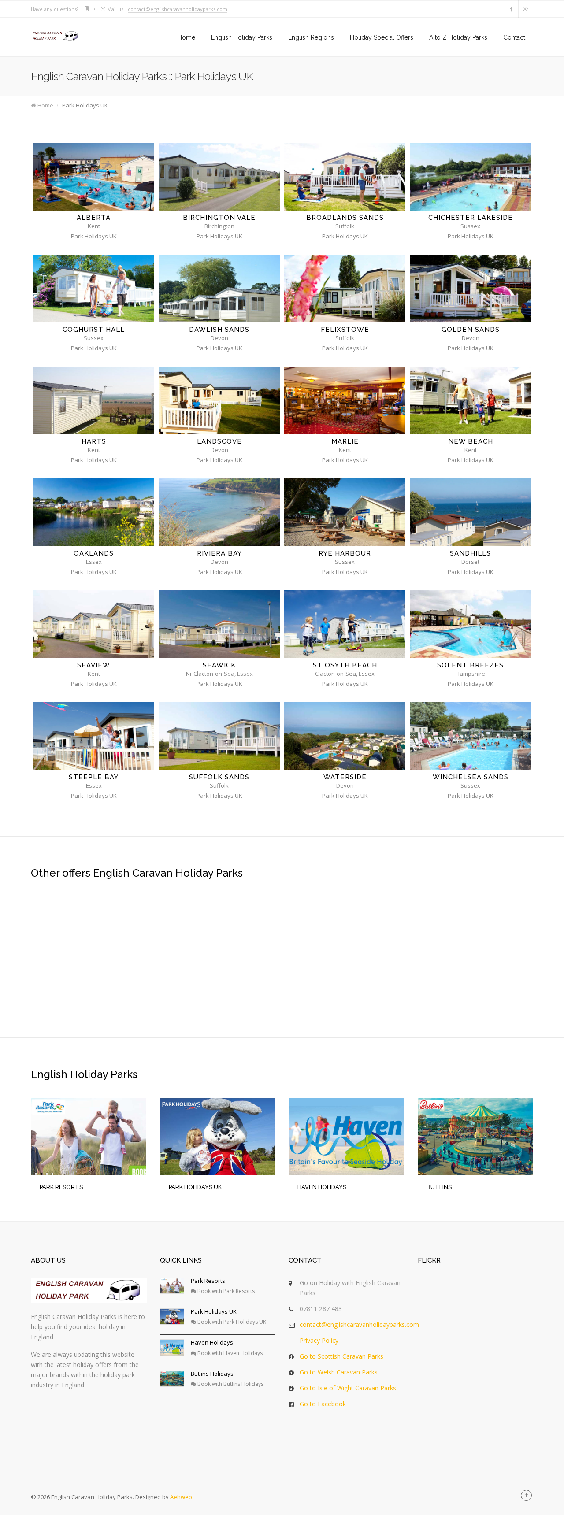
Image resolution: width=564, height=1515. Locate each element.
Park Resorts (208, 1281)
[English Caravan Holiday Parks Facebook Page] (526, 1495)
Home (186, 37)
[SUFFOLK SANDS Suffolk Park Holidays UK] (219, 736)
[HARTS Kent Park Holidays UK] (93, 400)
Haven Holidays (212, 1342)
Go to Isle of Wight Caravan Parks (348, 1388)
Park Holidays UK (214, 1311)
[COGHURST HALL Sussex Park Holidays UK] (93, 288)
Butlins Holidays (212, 1374)
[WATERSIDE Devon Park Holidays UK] (344, 736)
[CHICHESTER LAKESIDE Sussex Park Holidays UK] (470, 177)
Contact (514, 37)
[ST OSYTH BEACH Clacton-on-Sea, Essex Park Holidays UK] (344, 624)
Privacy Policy (319, 1340)
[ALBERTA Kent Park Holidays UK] (93, 177)
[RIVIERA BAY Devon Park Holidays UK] (219, 512)
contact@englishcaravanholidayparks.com (177, 8)
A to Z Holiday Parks (458, 37)
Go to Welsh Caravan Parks (339, 1372)
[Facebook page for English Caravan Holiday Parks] (511, 9)
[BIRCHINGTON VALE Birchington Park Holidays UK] (219, 177)
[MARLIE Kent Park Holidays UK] (344, 400)
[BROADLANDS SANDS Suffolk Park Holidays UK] (344, 177)
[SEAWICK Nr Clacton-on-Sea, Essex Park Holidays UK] (219, 624)
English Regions (311, 37)
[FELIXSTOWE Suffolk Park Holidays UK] (344, 288)
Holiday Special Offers (381, 37)
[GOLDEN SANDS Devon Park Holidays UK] (470, 288)
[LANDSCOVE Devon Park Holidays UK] (219, 400)
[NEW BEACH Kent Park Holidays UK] (470, 400)
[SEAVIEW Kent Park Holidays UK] (93, 624)
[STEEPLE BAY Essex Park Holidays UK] (93, 736)
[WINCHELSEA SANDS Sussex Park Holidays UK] (470, 736)
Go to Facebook (323, 1404)
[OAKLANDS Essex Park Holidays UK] (93, 512)
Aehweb (181, 1497)
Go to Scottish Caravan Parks (341, 1356)
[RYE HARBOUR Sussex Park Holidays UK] (344, 512)
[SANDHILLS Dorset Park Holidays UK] (470, 512)
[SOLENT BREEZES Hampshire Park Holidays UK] (470, 624)
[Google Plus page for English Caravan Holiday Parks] (526, 9)
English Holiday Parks (241, 37)
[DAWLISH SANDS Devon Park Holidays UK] (219, 288)
